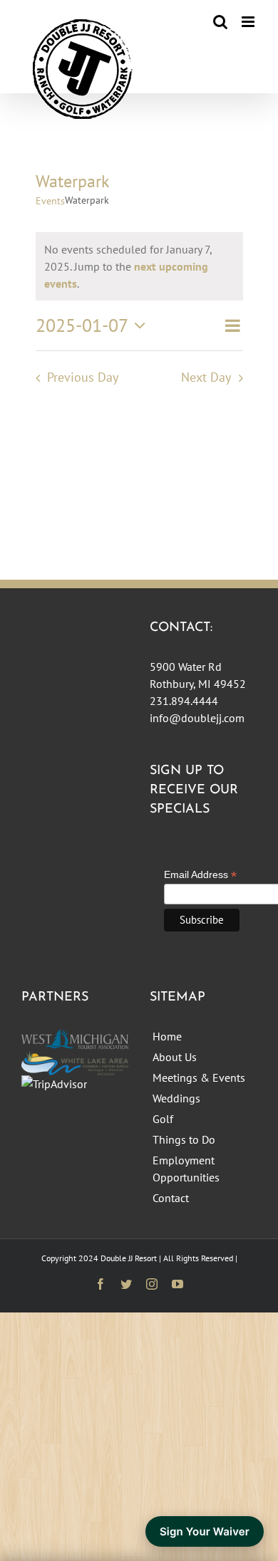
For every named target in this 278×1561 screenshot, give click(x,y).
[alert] (139, 266)
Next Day (206, 377)
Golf (163, 1119)
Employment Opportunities (186, 1168)
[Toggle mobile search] (220, 21)
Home (167, 1036)
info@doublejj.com (197, 718)
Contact (171, 1198)
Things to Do (184, 1139)
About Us (175, 1057)
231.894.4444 (184, 701)
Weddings (176, 1098)
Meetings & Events (199, 1077)
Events (50, 200)
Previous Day (82, 377)
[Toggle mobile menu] (249, 21)
